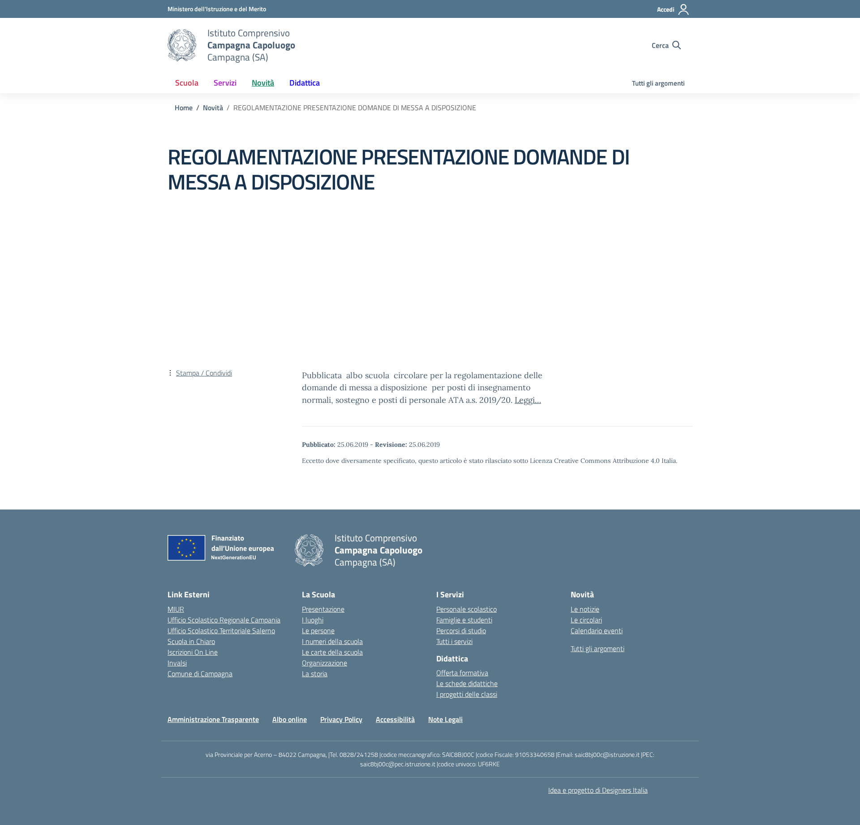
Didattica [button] (304, 83)
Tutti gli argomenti (658, 83)
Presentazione (323, 609)
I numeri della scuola (332, 641)
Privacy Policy (341, 719)
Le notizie (585, 609)
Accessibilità (395, 719)
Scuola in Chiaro (191, 641)
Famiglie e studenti (464, 619)
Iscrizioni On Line (193, 652)
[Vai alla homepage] (182, 45)
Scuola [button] (186, 83)
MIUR (176, 609)
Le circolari (586, 619)
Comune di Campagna (200, 673)
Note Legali (445, 719)
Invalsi (177, 662)
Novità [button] (263, 83)
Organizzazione (324, 662)
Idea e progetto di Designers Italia (598, 790)
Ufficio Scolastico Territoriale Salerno (221, 630)
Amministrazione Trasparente (213, 719)
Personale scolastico (466, 609)
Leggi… (528, 400)
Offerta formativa (462, 672)
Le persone (318, 630)
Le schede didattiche (467, 683)
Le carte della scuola (332, 652)
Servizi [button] (225, 83)
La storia (314, 673)
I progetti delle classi (466, 694)
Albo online (289, 719)
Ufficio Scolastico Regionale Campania (224, 619)
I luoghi (312, 619)
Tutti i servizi (454, 641)
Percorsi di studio (461, 630)
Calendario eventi (597, 630)
